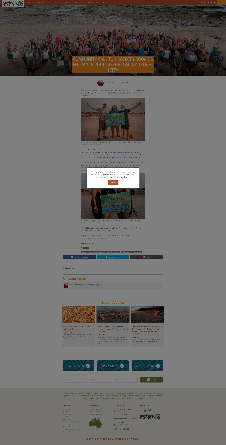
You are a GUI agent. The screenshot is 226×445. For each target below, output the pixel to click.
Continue (113, 182)
